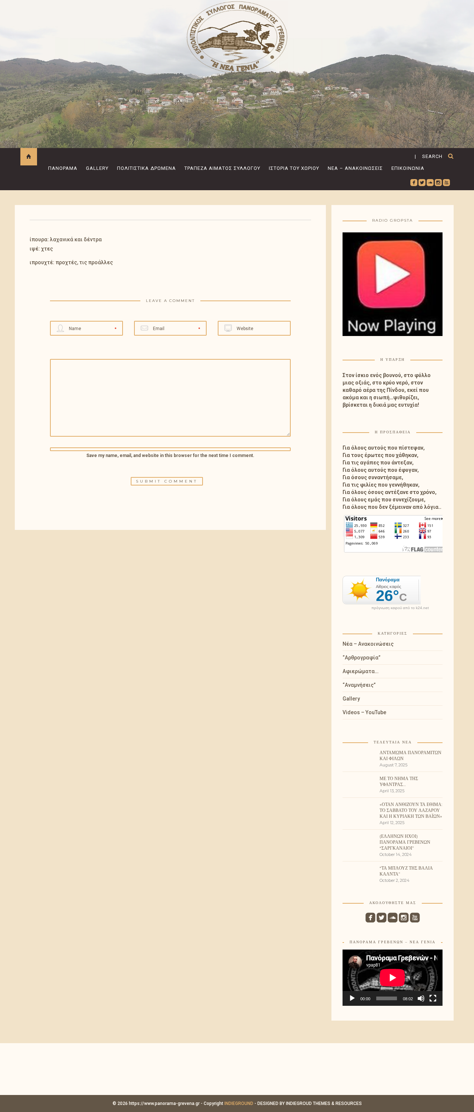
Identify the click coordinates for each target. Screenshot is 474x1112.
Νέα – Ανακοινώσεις (355, 168)
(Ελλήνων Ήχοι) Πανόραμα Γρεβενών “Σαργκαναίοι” (405, 842)
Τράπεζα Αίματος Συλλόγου (222, 168)
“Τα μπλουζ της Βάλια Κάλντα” (406, 871)
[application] (393, 978)
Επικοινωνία (407, 168)
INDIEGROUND (238, 1103)
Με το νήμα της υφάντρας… (399, 781)
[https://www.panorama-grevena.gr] (237, 36)
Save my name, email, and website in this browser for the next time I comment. (170, 455)
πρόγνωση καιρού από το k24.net (400, 608)
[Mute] (421, 998)
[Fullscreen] (433, 998)
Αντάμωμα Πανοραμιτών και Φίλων (410, 755)
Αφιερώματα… (360, 671)
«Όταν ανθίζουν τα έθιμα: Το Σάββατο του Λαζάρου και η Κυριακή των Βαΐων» (411, 810)
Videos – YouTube (364, 712)
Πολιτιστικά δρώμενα (146, 168)
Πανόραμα (62, 168)
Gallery (97, 168)
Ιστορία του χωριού (294, 168)
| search (429, 156)
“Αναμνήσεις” (359, 685)
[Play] (352, 998)
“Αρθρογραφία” (361, 658)
